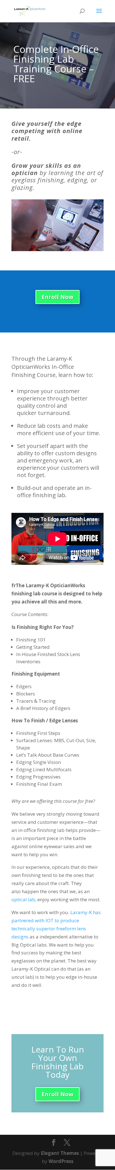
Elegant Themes (60, 1153)
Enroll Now (57, 297)
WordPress (61, 1161)
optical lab (23, 899)
